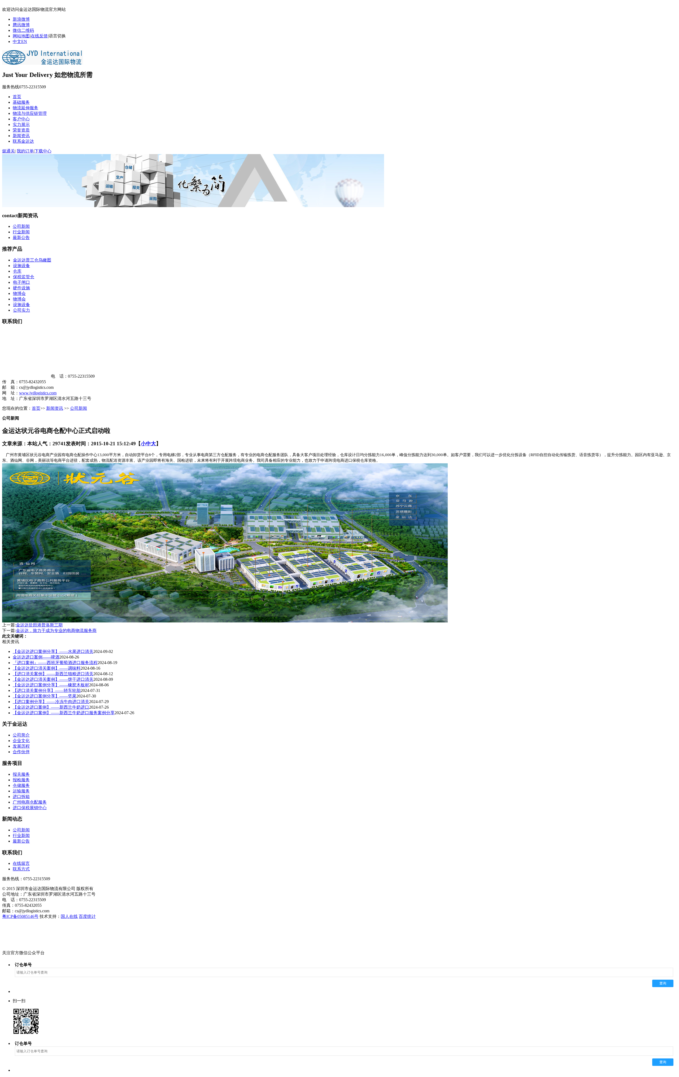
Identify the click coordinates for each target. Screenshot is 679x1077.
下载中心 (42, 151)
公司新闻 (21, 226)
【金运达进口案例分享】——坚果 (44, 696)
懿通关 (8, 151)
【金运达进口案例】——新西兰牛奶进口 (51, 707)
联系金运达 (23, 141)
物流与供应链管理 (30, 113)
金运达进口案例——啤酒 (36, 657)
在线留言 (21, 863)
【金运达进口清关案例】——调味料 (47, 668)
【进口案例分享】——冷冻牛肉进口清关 (51, 701)
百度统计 (87, 916)
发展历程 (21, 746)
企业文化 (21, 740)
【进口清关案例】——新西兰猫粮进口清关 (53, 674)
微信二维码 (23, 30)
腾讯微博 (21, 25)
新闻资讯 (21, 135)
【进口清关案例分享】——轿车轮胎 (47, 690)
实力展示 (21, 124)
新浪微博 (21, 19)
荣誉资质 (21, 130)
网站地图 (21, 36)
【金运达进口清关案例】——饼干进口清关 (53, 679)
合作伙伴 (21, 751)
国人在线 (69, 916)
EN (24, 41)
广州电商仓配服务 (30, 802)
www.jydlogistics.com (37, 393)
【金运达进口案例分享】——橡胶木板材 (51, 685)
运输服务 (21, 791)
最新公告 (21, 237)
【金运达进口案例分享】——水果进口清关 (53, 651)
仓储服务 (21, 785)
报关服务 (21, 774)
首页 (17, 96)
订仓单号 (23, 964)
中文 (17, 41)
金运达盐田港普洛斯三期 (39, 625)
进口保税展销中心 (30, 807)
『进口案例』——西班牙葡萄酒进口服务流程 (55, 662)
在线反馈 (39, 36)
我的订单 (25, 151)
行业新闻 (21, 232)
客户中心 (21, 119)
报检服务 (21, 780)
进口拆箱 (21, 796)
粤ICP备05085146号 (20, 916)
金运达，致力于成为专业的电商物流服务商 (56, 630)
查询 (662, 983)
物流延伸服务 (25, 108)
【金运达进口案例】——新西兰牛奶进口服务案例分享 (64, 712)
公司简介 (21, 735)
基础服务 (21, 102)
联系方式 (21, 869)
